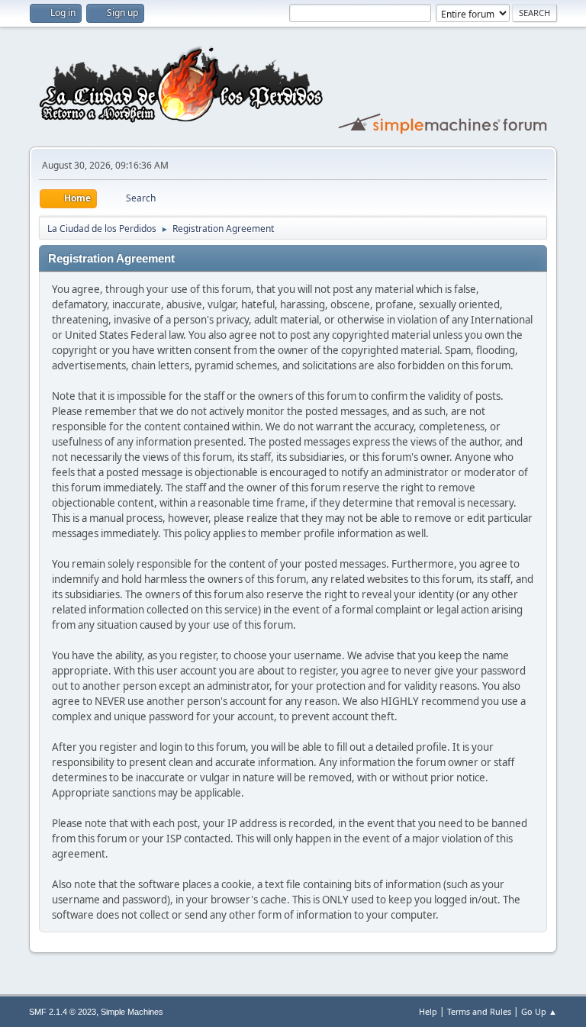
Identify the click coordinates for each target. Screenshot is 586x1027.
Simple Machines (132, 1011)
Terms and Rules (479, 1011)
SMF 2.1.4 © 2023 (62, 1011)
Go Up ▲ (539, 1011)
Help (428, 1011)
